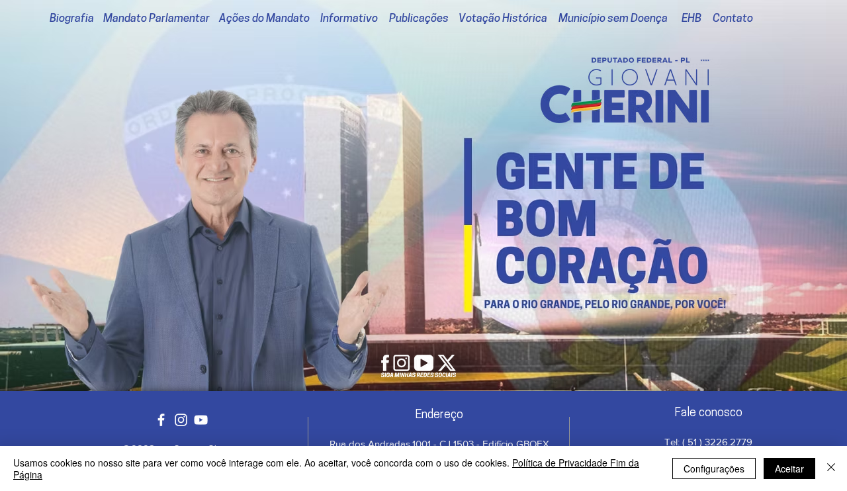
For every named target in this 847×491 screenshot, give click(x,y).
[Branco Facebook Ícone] (161, 420)
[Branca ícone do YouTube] (201, 420)
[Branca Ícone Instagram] (181, 420)
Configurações (714, 468)
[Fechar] (831, 468)
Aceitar (789, 468)
